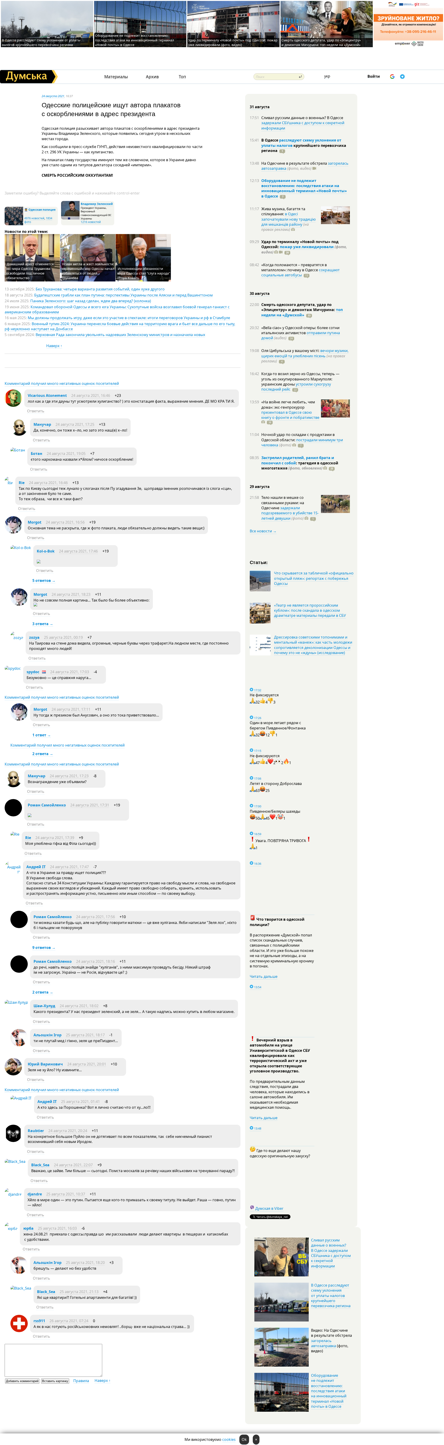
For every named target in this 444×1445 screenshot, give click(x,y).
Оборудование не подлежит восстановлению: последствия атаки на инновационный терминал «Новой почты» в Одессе (134, 40)
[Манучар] (19, 434)
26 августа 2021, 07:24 (68, 1320)
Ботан (36, 453)
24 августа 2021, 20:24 (67, 1130)
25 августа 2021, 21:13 (79, 1291)
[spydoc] (13, 668)
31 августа (260, 106)
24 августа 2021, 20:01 (86, 1064)
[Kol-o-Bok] (20, 547)
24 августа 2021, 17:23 (69, 775)
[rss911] (19, 1330)
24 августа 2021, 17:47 (69, 866)
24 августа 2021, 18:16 (95, 961)
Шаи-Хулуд (44, 1005)
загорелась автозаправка (323, 1343)
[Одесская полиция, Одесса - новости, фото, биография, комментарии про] (14, 224)
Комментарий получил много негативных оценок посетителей (62, 383)
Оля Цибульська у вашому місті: (290, 350)
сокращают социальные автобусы (300, 272)
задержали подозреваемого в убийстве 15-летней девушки (290, 513)
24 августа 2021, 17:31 (89, 805)
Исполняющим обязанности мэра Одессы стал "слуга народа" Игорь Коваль (143, 273)
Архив (152, 76)
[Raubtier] (13, 1140)
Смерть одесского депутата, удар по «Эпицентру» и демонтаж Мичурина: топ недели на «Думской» (321, 42)
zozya (34, 637)
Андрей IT (36, 866)
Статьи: (259, 562)
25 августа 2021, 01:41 (80, 1101)
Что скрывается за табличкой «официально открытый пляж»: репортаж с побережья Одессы (314, 578)
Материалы (116, 76)
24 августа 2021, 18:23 (71, 594)
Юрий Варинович (45, 1064)
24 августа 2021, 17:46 (78, 551)
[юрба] (11, 1228)
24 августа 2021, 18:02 (79, 1005)
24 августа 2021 (53, 96)
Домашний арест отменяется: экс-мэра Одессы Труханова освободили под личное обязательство (30, 271)
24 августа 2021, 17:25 (75, 424)
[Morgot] (13, 532)
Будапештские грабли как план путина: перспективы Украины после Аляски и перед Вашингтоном (123, 295)
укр (327, 76)
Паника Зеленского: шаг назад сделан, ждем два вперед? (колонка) (90, 300)
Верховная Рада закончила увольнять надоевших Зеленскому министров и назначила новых (120, 334)
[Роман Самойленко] (13, 815)
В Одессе (270, 140)
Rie (22, 482)
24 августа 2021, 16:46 (90, 395)
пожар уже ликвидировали (307, 246)
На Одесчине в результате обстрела (294, 163)
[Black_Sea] (15, 1161)
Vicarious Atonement (47, 395)
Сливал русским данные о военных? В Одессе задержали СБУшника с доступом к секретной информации (331, 1253)
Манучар (42, 424)
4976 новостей (34, 218)
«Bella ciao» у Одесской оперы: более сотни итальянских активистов (300, 330)
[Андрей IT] (13, 872)
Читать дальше (264, 976)
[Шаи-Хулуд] (16, 1002)
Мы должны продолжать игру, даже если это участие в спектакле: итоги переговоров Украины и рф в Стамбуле (129, 317)
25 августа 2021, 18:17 (85, 1034)
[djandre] (13, 1194)
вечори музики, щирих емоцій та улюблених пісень (304, 353)
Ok (244, 1439)
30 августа (260, 293)
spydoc (33, 671)
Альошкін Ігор (48, 1034)
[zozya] (16, 637)
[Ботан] (17, 450)
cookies (229, 1439)
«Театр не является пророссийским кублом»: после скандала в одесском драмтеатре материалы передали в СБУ (310, 610)
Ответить (35, 411)
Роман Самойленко (47, 805)
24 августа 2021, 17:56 (95, 916)
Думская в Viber (269, 1208)
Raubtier (36, 1130)
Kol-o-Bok (46, 551)
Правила (81, 1380)
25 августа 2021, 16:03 (57, 1228)
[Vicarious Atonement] (13, 405)
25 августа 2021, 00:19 (63, 637)
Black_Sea (40, 1164)
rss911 (39, 1320)
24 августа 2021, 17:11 (71, 709)
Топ (182, 76)
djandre (35, 1194)
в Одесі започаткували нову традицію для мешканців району (288, 219)
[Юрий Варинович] (13, 1074)
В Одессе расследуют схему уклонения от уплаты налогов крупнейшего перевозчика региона (41, 42)
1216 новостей (91, 222)
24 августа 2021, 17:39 (54, 837)
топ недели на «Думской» (302, 312)
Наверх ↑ (54, 345)
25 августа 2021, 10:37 (65, 1194)
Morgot (34, 522)
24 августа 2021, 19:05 (66, 453)
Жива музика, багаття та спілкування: (283, 211)
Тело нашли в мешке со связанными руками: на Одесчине (282, 502)
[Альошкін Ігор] (19, 1044)
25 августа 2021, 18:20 (85, 1262)
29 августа (260, 486)
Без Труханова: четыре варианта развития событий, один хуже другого (100, 289)
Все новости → (263, 531)
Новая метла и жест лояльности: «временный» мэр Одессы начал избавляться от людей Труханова (88, 271)
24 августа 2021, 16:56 (65, 522)
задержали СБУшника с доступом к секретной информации (302, 125)
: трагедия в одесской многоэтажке (299, 465)
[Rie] (9, 482)
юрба (28, 1228)
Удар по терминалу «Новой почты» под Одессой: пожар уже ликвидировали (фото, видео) (233, 42)
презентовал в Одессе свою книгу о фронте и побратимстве (290, 415)
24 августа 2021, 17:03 (69, 671)
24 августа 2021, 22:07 (73, 1164)
